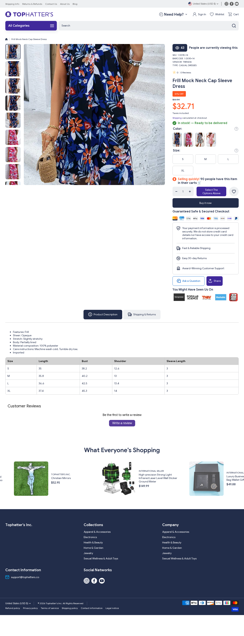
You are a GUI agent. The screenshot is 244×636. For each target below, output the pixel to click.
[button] (233, 14)
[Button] (236, 129)
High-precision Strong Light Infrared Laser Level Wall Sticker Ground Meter (81, 478)
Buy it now (205, 203)
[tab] (142, 314)
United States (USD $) (16, 603)
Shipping (177, 117)
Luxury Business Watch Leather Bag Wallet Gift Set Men (167, 478)
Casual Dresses (188, 65)
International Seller (74, 470)
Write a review (122, 423)
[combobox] (149, 25)
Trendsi (187, 61)
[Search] (234, 25)
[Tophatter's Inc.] (29, 14)
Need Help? (174, 14)
